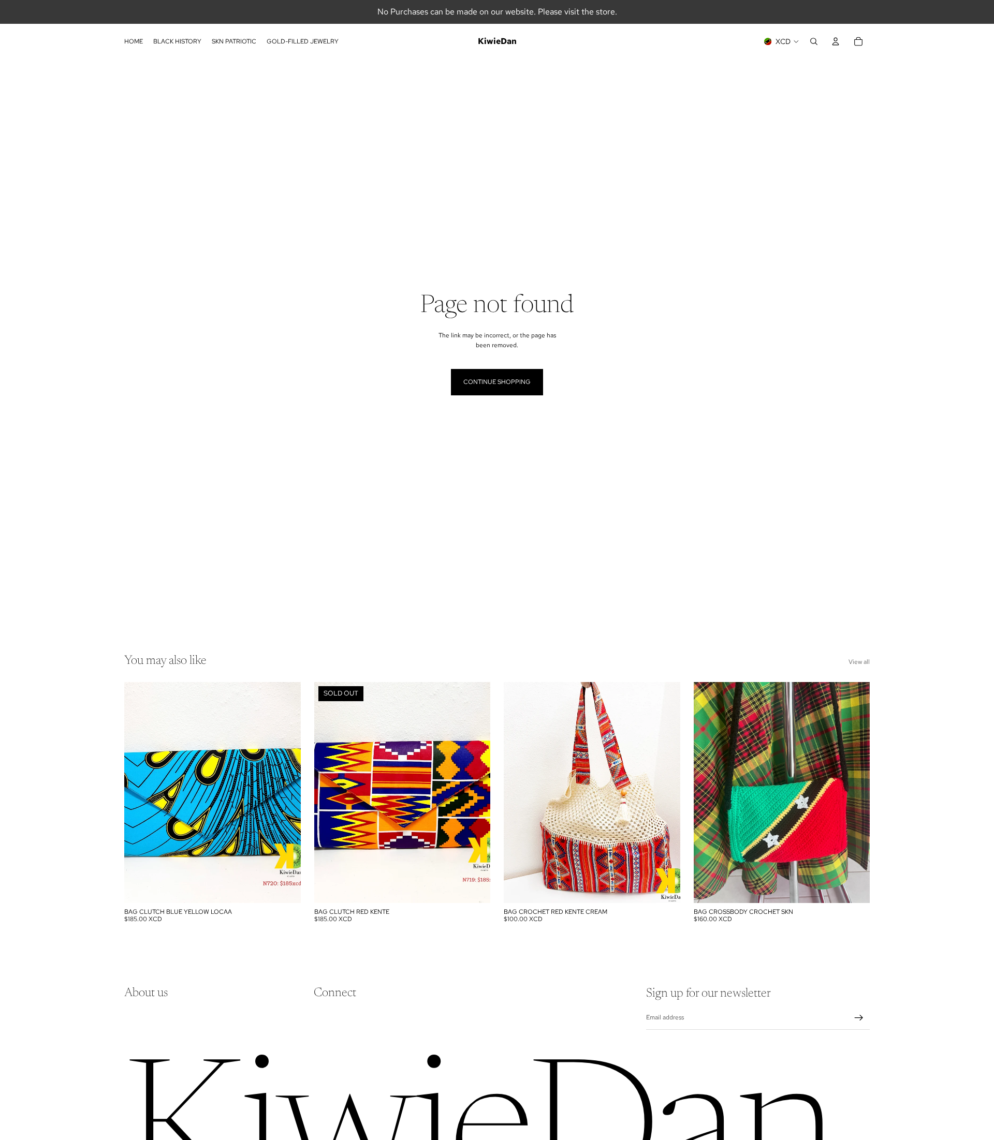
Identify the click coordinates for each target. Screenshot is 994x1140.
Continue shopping (497, 382)
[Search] (813, 41)
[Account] (835, 41)
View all (859, 662)
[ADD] (284, 887)
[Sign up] (859, 1018)
